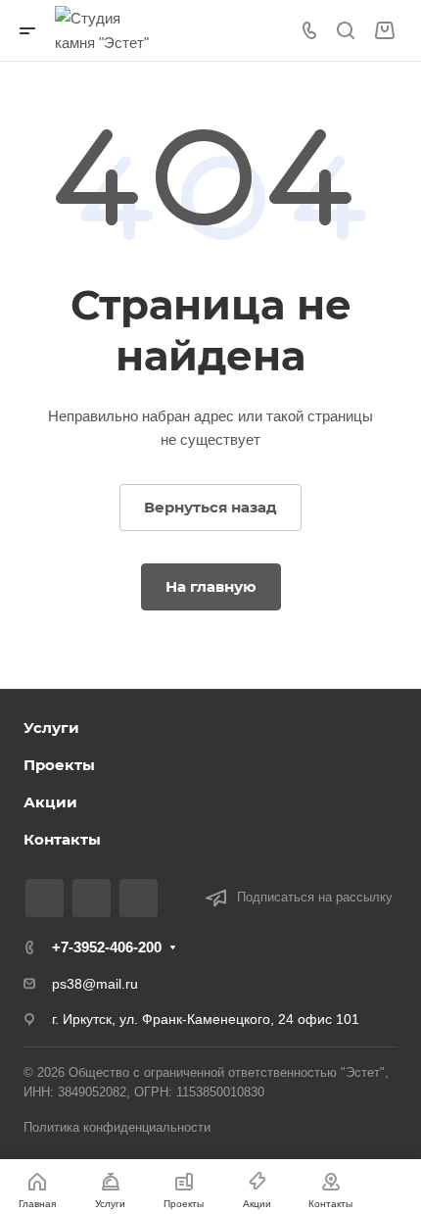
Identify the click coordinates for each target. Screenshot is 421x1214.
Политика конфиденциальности (116, 1127)
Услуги (51, 727)
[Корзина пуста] (384, 31)
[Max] (91, 898)
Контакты (62, 839)
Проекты (59, 764)
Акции (50, 802)
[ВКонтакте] (44, 898)
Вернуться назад (210, 507)
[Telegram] (138, 898)
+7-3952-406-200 (107, 947)
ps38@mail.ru (95, 984)
